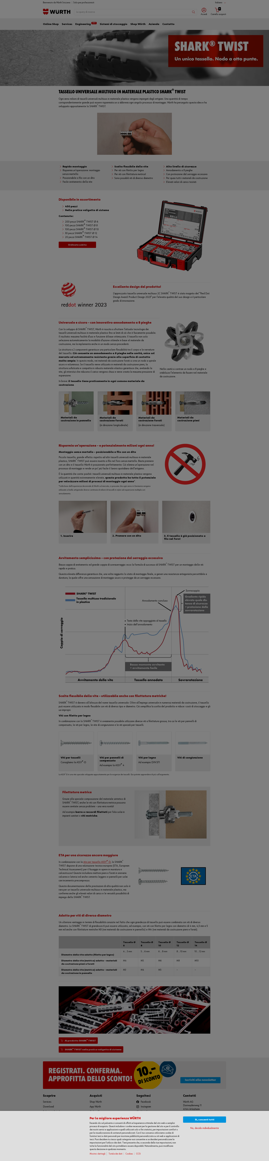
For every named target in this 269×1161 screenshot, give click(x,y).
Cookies (129, 1154)
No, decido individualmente (204, 1128)
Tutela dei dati (115, 1154)
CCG (138, 1154)
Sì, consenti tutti (204, 1119)
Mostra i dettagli (97, 1154)
